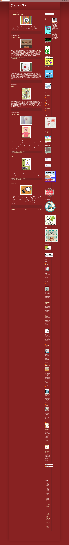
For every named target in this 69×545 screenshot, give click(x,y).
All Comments (48, 466)
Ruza (46, 111)
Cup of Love (46, 353)
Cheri (45, 18)
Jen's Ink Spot (47, 423)
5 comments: (23, 178)
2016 (46, 490)
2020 (46, 485)
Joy (45, 19)
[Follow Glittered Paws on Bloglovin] (49, 14)
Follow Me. (13, 156)
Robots (13, 86)
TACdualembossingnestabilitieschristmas (18, 81)
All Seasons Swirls (16, 37)
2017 (46, 489)
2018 (46, 488)
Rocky (46, 103)
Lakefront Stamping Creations (46, 265)
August (47, 522)
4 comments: (23, 151)
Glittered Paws (19, 5)
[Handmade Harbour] (50, 181)
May (47, 526)
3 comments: (23, 57)
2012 (46, 495)
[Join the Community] (48, 132)
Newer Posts (13, 209)
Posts (47, 464)
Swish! (46, 316)
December (48, 500)
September (48, 504)
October (47, 503)
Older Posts (39, 209)
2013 (46, 494)
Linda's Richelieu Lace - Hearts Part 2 (47, 95)
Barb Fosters (22, 172)
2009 (46, 499)
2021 (46, 484)
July (47, 523)
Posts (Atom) (16, 211)
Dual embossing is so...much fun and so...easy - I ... (48, 513)
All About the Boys (47, 394)
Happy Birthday (47, 291)
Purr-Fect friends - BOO (17, 14)
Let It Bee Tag (47, 104)
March (47, 528)
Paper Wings (39, 50)
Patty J (34, 105)
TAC (18, 58)
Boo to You (13, 183)
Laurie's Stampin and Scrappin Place (47, 285)
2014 (46, 493)
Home (26, 209)
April (47, 527)
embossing (14, 58)
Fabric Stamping (15, 114)
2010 (46, 498)
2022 (46, 483)
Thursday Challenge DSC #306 (47, 373)
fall (16, 58)
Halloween (14, 179)
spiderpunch (18, 179)
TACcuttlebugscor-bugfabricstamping (18, 152)
